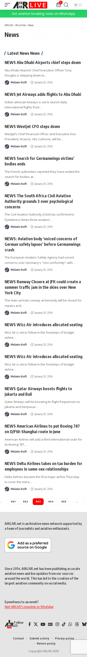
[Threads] (77, 624)
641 (13, 501)
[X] (35, 624)
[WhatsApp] (70, 624)
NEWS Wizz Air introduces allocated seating (43, 324)
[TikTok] (64, 624)
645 (63, 501)
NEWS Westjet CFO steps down (32, 126)
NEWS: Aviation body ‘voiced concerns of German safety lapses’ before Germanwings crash (43, 244)
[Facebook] (29, 624)
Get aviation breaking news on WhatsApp (43, 13)
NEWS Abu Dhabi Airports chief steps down (43, 62)
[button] (9, 5)
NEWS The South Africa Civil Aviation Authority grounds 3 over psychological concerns (39, 201)
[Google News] (50, 624)
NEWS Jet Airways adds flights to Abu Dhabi (43, 94)
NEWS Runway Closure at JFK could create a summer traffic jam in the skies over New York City (43, 287)
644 (51, 501)
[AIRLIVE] (30, 5)
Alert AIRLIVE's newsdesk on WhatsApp (29, 607)
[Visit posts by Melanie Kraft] (7, 82)
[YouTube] (42, 624)
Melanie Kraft (19, 82)
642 (25, 501)
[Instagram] (57, 624)
